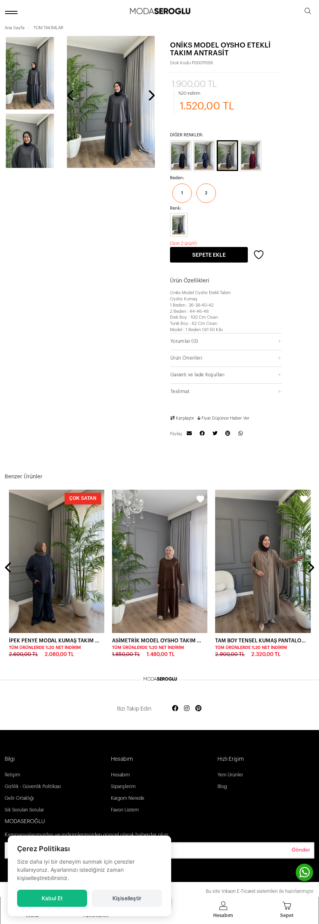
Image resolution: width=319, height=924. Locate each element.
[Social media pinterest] (198, 708)
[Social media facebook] (175, 708)
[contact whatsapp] (304, 872)
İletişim (12, 774)
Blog (222, 786)
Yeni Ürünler (230, 774)
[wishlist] (97, 500)
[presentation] (71, 96)
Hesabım (120, 774)
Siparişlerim (123, 786)
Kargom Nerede (127, 798)
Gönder (301, 849)
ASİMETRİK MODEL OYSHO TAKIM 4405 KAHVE (157, 640)
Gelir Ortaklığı (19, 798)
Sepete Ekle (209, 255)
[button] (226, 341)
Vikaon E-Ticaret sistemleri (249, 891)
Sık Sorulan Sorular (24, 810)
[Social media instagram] (186, 708)
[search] (307, 12)
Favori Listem (125, 810)
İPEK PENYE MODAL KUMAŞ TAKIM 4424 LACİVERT (54, 640)
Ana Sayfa (15, 28)
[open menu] (12, 12)
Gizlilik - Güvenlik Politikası (33, 786)
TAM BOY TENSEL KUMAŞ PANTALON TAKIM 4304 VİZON (260, 640)
